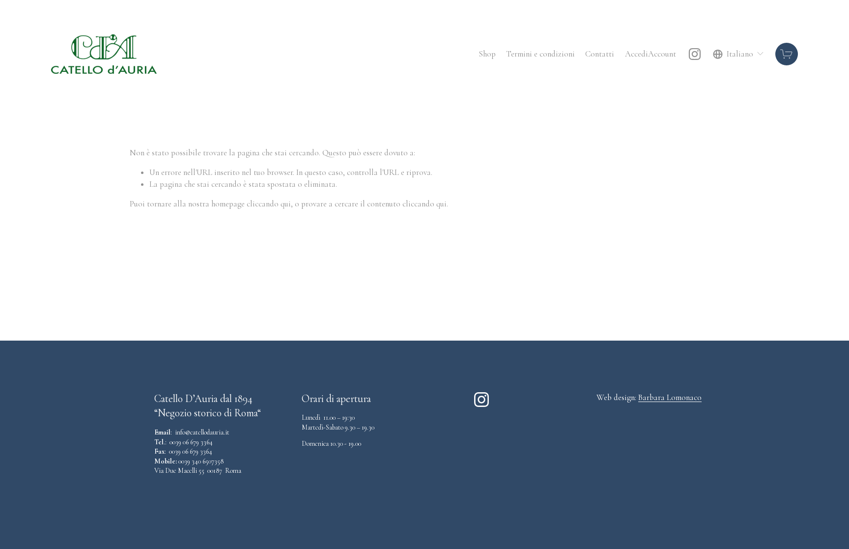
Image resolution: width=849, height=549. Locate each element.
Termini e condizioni (540, 54)
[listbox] (738, 53)
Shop (487, 54)
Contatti (599, 54)
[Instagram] (694, 54)
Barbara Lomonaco (670, 397)
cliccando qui (269, 204)
